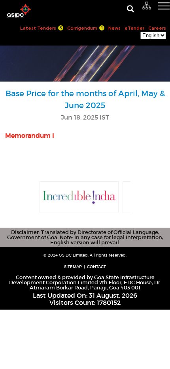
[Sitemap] (147, 6)
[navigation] (154, 10)
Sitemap (73, 266)
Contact (96, 266)
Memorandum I (29, 135)
